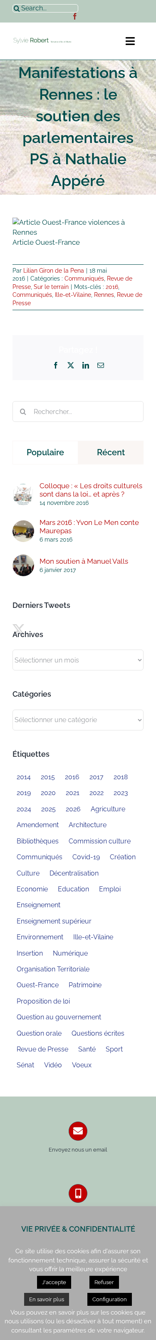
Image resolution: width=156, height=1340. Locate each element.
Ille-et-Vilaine (73, 294)
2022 (96, 793)
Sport (114, 1049)
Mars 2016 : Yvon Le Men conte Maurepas (89, 526)
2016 (112, 287)
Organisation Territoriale (53, 969)
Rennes (104, 294)
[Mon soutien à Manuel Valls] (23, 559)
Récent (111, 452)
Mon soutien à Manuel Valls (84, 561)
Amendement (38, 825)
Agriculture (108, 809)
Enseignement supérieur (54, 921)
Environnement (40, 937)
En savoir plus (46, 1299)
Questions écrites (98, 1033)
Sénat (25, 1065)
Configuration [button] (109, 1299)
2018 (121, 777)
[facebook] (75, 16)
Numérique (70, 953)
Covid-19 (86, 857)
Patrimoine (85, 985)
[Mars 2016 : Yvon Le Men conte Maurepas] (23, 525)
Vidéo (53, 1065)
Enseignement (38, 905)
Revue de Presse (42, 1049)
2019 (24, 793)
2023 (121, 793)
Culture (28, 873)
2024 (24, 809)
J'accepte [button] (54, 1282)
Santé (87, 1049)
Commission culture (100, 841)
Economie (32, 889)
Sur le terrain (51, 287)
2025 (48, 809)
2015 (48, 777)
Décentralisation (74, 873)
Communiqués (84, 278)
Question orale (39, 1033)
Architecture (87, 825)
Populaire (45, 452)
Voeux (82, 1065)
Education (73, 889)
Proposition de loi (43, 1001)
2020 (48, 793)
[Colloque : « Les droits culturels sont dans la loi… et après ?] (23, 488)
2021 (72, 793)
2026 (73, 809)
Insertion (30, 953)
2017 (96, 777)
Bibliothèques (38, 841)
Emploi (110, 889)
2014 (24, 777)
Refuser (104, 1282)
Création (123, 857)
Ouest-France (38, 985)
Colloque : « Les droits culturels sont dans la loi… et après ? (91, 490)
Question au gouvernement (59, 1017)
